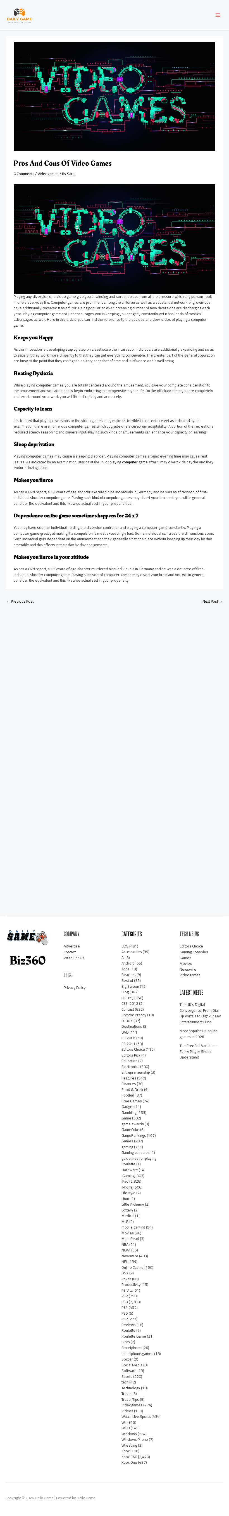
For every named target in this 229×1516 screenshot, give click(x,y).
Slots (125, 1341)
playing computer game (129, 462)
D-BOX (127, 1020)
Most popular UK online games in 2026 (199, 1033)
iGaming (128, 1175)
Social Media (131, 1365)
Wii (124, 1422)
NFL (124, 1261)
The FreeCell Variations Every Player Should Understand (199, 1051)
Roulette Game (133, 1336)
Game (126, 1118)
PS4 (124, 1307)
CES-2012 (129, 1003)
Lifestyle (128, 1192)
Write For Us (74, 957)
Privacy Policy (75, 987)
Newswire (129, 1256)
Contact (70, 952)
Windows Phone (134, 1439)
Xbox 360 (129, 1456)
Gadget (127, 1106)
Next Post (212, 601)
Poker (126, 1278)
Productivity (131, 1284)
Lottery (127, 1210)
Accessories (131, 951)
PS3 (124, 1301)
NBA (124, 1244)
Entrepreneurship (135, 1072)
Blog (125, 992)
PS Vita (127, 1290)
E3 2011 (128, 1043)
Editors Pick (130, 1055)
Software (129, 1370)
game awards (132, 1124)
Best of (127, 980)
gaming (127, 1146)
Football (128, 1095)
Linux (125, 1198)
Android (128, 963)
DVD (125, 1032)
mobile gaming (133, 1227)
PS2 (124, 1296)
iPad (124, 1181)
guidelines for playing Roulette (138, 1161)
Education (129, 1060)
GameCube (130, 1129)
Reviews (128, 1324)
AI (123, 957)
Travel (126, 1393)
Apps (125, 969)
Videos (127, 1410)
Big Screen (130, 986)
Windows (129, 1433)
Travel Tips (130, 1399)
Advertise (72, 946)
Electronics (130, 1066)
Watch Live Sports (136, 1416)
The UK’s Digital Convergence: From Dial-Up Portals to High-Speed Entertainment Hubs (200, 1013)
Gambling (129, 1112)
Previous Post (20, 601)
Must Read (130, 1238)
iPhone (127, 1187)
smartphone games (137, 1353)
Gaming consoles (135, 1152)
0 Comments (24, 173)
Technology (130, 1388)
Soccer (127, 1359)
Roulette (128, 1330)
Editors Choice (133, 1049)
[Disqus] (114, 682)
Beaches (128, 974)
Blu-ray (127, 997)
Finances (128, 1083)
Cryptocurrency (133, 1014)
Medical (127, 1215)
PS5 (124, 1313)
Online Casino (132, 1267)
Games (127, 1141)
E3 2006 (128, 1037)
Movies (127, 1233)
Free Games (131, 1101)
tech (124, 1382)
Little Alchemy (132, 1204)
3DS (124, 946)
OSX (124, 1273)
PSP (124, 1318)
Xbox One (129, 1462)
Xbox (125, 1450)
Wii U (125, 1428)
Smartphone (131, 1347)
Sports (126, 1376)
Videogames (48, 173)
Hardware (129, 1169)
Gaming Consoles (194, 952)
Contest (127, 1009)
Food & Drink (132, 1089)
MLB (124, 1221)
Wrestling (129, 1445)
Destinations (131, 1026)
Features (128, 1078)
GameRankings (133, 1135)
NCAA (125, 1250)
